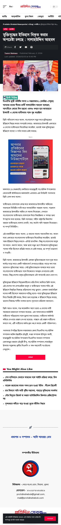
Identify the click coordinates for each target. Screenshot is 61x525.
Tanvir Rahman (10, 53)
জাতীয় (5, 29)
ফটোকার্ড (30, 357)
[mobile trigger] (5, 7)
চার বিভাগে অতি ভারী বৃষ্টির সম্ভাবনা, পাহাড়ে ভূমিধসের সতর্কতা (31, 390)
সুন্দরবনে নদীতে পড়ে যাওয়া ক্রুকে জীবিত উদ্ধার (25, 403)
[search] (47, 6)
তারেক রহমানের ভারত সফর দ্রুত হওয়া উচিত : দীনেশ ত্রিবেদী (31, 385)
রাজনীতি (12, 29)
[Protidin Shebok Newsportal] (31, 7)
